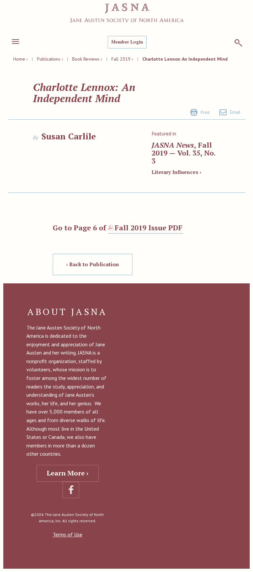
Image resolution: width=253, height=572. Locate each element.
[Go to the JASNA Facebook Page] (71, 490)
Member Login (127, 42)
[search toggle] (238, 43)
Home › (20, 59)
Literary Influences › (176, 172)
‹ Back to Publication (92, 264)
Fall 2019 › (122, 59)
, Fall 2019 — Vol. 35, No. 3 (183, 152)
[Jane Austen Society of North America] (126, 13)
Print (205, 112)
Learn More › (67, 473)
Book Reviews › (87, 59)
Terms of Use (67, 534)
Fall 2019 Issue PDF (149, 227)
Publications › (50, 59)
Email (235, 112)
